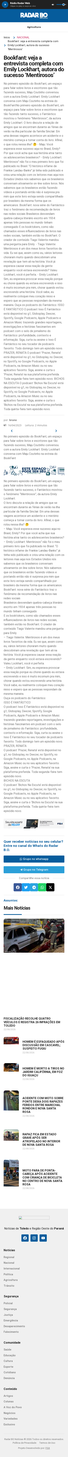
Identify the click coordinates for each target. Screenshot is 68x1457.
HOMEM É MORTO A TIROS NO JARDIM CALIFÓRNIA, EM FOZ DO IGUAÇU (43, 1072)
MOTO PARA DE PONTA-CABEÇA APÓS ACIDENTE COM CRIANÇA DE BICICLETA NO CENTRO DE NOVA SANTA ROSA (42, 1177)
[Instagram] (34, 1238)
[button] (18, 887)
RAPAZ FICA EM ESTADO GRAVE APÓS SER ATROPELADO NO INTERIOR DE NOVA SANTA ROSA (41, 1140)
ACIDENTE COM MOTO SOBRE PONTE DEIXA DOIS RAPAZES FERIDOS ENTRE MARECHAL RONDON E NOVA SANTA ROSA (42, 1105)
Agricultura (34, 27)
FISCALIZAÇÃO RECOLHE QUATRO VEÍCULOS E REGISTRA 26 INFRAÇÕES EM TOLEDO (32, 1022)
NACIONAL (23, 37)
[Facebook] (25, 1238)
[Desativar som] (53, 4)
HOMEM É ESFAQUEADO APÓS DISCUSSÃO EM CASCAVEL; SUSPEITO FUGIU (43, 1045)
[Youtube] (43, 1238)
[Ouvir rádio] (5, 4)
